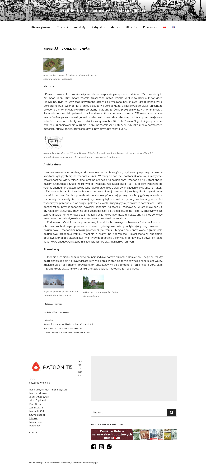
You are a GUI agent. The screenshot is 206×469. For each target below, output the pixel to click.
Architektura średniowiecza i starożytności (102, 10)
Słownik (131, 27)
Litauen (33, 418)
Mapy (114, 27)
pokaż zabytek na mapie (52, 304)
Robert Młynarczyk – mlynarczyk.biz (48, 389)
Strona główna (41, 27)
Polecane (149, 27)
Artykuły (80, 27)
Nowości (62, 27)
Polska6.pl (34, 425)
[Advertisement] (134, 378)
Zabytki (97, 27)
